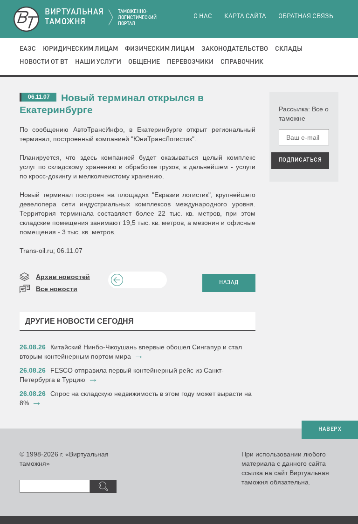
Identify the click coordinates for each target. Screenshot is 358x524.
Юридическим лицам (80, 49)
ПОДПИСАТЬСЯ (300, 160)
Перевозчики (190, 62)
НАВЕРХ (329, 429)
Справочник (241, 62)
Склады (289, 49)
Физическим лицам (159, 49)
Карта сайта (245, 16)
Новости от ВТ (44, 62)
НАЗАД (229, 283)
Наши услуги (98, 62)
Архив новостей (63, 276)
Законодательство (234, 49)
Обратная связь (305, 16)
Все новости (56, 289)
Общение (144, 62)
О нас (202, 16)
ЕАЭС (28, 49)
